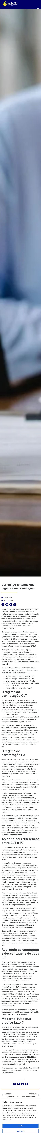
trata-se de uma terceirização (16, 771)
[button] (2, 604)
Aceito (20, 1126)
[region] (20, 1117)
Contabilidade (9, 600)
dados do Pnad (14, 641)
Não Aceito (20, 1131)
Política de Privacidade (14, 1113)
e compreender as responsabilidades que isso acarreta (19, 1029)
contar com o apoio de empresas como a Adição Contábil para (19, 832)
